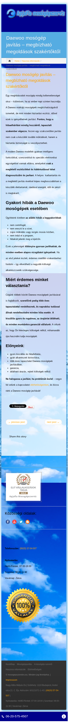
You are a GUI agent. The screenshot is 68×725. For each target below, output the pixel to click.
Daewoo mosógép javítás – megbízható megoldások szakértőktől (30, 80)
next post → (53, 422)
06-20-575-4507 (17, 716)
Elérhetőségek (34, 669)
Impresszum (11, 680)
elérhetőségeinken (39, 385)
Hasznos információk (31, 61)
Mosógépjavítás (24, 664)
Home (17, 61)
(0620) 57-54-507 (28, 548)
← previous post (16, 422)
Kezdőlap (10, 664)
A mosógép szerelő (43, 664)
